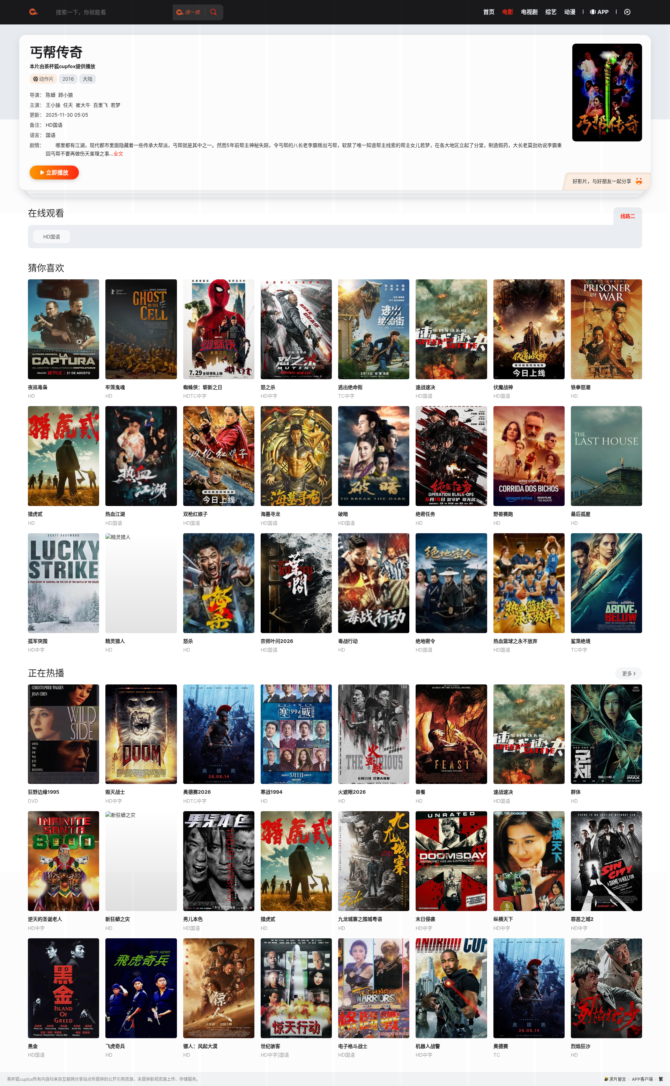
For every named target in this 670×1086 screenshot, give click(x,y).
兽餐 (420, 792)
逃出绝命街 (350, 387)
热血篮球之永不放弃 (515, 641)
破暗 (343, 514)
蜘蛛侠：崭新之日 (202, 387)
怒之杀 (268, 387)
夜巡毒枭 (37, 387)
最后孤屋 (580, 514)
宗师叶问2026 (277, 641)
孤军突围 (37, 641)
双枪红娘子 (195, 514)
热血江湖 (115, 514)
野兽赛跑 (503, 514)
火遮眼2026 (352, 792)
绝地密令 (425, 641)
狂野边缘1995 (43, 792)
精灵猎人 (115, 641)
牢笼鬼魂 (115, 387)
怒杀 (188, 641)
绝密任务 (425, 514)
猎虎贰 (35, 514)
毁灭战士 (115, 792)
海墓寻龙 (270, 514)
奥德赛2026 (197, 792)
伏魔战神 (503, 387)
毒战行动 (348, 641)
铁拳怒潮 (580, 387)
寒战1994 (271, 792)
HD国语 (51, 237)
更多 (627, 673)
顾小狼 (65, 95)
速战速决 (425, 387)
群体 (576, 792)
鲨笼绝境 (580, 641)
